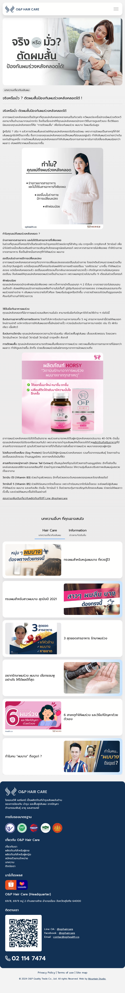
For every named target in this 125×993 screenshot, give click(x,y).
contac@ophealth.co (66, 937)
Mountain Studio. (97, 978)
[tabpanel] (62, 658)
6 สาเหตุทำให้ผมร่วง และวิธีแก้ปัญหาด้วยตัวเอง (91, 717)
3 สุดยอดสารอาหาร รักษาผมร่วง (85, 638)
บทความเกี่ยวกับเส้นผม (16, 90)
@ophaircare (65, 929)
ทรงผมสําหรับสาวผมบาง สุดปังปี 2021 (31, 599)
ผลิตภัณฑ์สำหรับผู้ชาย (17, 851)
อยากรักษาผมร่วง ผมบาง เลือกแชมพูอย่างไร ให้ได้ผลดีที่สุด (30, 677)
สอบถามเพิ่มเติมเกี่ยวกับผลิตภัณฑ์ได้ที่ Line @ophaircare (35, 498)
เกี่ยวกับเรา (11, 847)
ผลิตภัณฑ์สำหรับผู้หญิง (18, 854)
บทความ (9, 862)
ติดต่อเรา (10, 866)
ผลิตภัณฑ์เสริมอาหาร (104, 442)
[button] (50, 532)
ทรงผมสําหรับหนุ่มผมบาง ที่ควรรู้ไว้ (87, 559)
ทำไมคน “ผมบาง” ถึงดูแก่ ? (23, 756)
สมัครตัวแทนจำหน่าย (16, 858)
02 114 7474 (29, 958)
